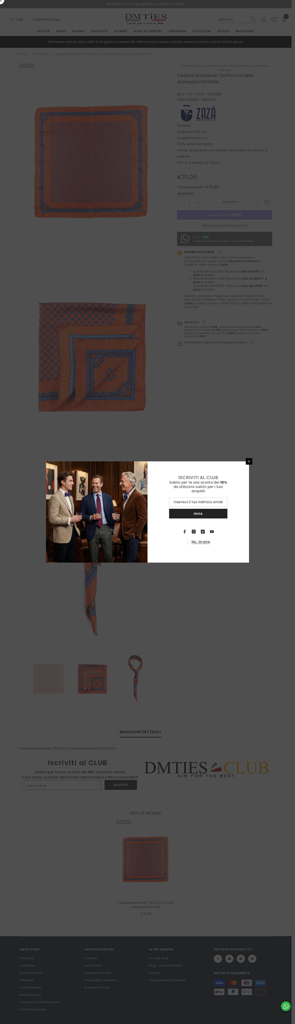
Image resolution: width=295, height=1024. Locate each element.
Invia (198, 514)
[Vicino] (249, 461)
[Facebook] (184, 531)
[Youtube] (211, 531)
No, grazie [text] (201, 542)
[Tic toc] (202, 531)
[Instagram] (193, 531)
